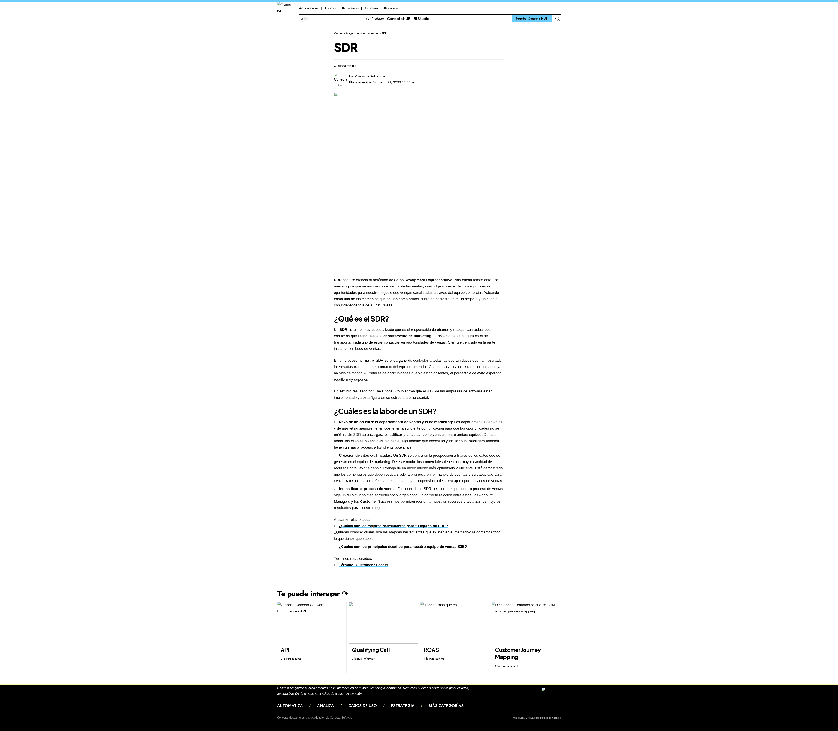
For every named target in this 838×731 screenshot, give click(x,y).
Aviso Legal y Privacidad (526, 718)
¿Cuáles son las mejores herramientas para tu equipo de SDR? (393, 526)
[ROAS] (454, 623)
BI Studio (421, 18)
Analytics (330, 8)
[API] (312, 623)
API (285, 649)
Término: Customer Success (363, 565)
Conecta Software (370, 76)
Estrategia (371, 8)
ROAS (431, 649)
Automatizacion (308, 8)
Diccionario (391, 8)
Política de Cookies (550, 718)
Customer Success (376, 501)
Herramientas (350, 8)
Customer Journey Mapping (518, 653)
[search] (557, 18)
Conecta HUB (399, 18)
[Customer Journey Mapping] (526, 623)
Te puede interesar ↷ (312, 593)
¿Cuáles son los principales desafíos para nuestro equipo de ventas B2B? (403, 547)
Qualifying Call (371, 649)
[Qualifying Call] (383, 623)
